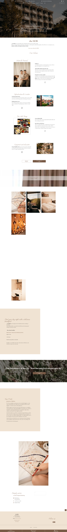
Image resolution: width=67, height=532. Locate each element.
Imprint (31, 527)
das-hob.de (17, 521)
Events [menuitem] (37, 3)
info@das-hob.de (17, 520)
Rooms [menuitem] (24, 3)
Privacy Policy (35, 527)
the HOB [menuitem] (20, 3)
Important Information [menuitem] (31, 3)
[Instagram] (54, 522)
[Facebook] (53, 522)
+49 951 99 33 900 (18, 518)
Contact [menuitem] (42, 3)
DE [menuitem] (44, 3)
